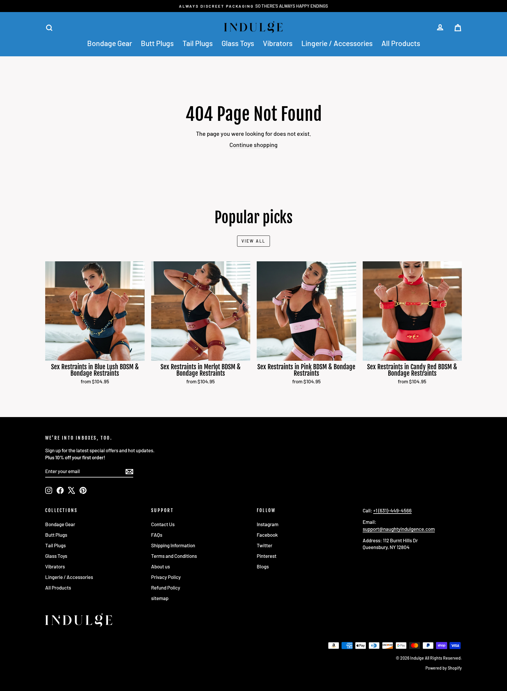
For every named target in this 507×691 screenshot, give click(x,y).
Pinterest (266, 556)
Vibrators (278, 43)
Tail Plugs (197, 43)
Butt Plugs (157, 43)
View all (253, 240)
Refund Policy (165, 587)
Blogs (263, 566)
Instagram (267, 524)
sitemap (159, 598)
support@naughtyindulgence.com (399, 529)
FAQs (156, 535)
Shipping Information (173, 545)
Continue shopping (253, 144)
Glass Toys (238, 43)
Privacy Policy (166, 577)
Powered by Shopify (443, 667)
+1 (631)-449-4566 (392, 510)
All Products (400, 43)
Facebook (267, 535)
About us (160, 566)
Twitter (264, 545)
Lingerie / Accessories (337, 43)
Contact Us (163, 524)
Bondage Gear (109, 43)
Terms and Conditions (174, 556)
